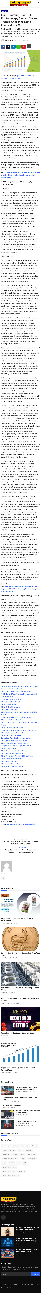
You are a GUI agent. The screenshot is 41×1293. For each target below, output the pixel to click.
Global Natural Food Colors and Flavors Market (16, 691)
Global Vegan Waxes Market (10, 702)
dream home (31, 1154)
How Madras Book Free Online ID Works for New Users (28, 1251)
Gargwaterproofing (21, 1091)
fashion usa (32, 1159)
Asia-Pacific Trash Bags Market (11, 689)
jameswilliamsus (5, 1072)
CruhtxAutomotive (20, 1125)
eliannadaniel (4, 958)
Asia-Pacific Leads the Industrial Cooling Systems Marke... (20, 989)
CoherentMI (25, 1146)
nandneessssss (6, 1102)
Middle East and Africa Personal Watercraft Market (17, 717)
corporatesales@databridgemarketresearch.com (21, 824)
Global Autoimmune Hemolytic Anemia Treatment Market (19, 686)
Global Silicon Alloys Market (10, 764)
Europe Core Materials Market (11, 699)
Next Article (19, 847)
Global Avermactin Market (9, 761)
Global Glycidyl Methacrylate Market (13, 753)
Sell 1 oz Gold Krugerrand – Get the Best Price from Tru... (20, 954)
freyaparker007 (5, 923)
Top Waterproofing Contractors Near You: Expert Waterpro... (26, 1088)
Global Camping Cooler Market (11, 735)
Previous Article (21, 839)
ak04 (4, 1107)
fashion (34, 1146)
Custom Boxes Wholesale (9, 1159)
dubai (4, 1163)
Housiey (14, 1154)
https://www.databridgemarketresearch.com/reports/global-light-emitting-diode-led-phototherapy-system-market (20, 175)
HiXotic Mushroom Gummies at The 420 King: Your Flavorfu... (18, 919)
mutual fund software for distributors (13, 1171)
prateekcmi (4, 992)
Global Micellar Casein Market (11, 720)
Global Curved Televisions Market (12, 727)
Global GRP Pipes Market (9, 709)
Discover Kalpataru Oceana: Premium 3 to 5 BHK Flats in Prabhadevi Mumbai (20, 843)
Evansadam (19, 1243)
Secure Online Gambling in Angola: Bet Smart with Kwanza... (20, 1000)
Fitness (23, 1159)
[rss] (3, 1217)
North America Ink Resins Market (12, 758)
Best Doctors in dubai (8, 1150)
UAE (25, 1163)
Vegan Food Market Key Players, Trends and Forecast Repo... (18, 1069)
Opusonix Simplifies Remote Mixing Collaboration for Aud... (28, 1111)
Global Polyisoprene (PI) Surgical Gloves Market (17, 756)
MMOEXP (29, 1150)
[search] (38, 3)
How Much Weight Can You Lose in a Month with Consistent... (27, 1229)
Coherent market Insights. (10, 1146)
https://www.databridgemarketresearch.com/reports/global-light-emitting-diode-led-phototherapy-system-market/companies (20, 588)
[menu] (2, 3)
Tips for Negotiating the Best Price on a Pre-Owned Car (27, 1122)
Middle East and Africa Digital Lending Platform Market (18, 730)
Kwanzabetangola (5, 1003)
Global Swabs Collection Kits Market (13, 766)
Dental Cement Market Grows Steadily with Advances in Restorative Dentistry (20, 851)
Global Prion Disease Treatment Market (14, 751)
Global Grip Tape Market (9, 748)
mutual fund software (8, 1167)
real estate (5, 1154)
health (20, 1150)
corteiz (11, 1163)
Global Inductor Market (8, 704)
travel (18, 1163)
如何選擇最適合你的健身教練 (12, 1105)
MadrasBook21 (19, 1254)
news (22, 1154)
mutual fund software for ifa (10, 1175)
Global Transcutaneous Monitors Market (14, 743)
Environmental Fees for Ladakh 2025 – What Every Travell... (20, 1098)
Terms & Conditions (7, 1288)
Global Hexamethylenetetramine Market (14, 740)
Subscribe (35, 1274)
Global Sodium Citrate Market (10, 707)
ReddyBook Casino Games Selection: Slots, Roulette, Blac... (17, 1034)
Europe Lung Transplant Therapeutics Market (15, 738)
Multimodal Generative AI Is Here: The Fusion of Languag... (26, 1240)
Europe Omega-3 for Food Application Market (16, 746)
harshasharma (6, 874)
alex (2, 1038)
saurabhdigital (19, 1232)
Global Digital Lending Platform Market (13, 733)
